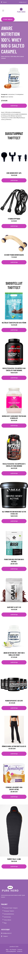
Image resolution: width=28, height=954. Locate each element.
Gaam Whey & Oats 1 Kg (14, 607)
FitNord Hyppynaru (14, 219)
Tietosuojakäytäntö (11, 951)
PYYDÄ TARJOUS (7, 19)
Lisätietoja (14, 105)
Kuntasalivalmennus (9, 914)
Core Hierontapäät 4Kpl (14, 173)
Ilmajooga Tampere (9, 911)
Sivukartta (19, 951)
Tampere (5, 2)
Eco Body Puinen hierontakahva (14, 255)
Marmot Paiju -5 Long (14, 859)
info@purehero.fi (22, 2)
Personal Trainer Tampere (11, 908)
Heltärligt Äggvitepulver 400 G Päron (14, 323)
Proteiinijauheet (19, 94)
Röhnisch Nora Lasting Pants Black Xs (14, 746)
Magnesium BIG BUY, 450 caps (14, 701)
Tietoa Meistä (7, 920)
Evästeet (19, 949)
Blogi (5, 923)
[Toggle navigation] (3, 10)
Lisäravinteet (11, 94)
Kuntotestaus (7, 917)
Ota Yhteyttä (13, 949)
